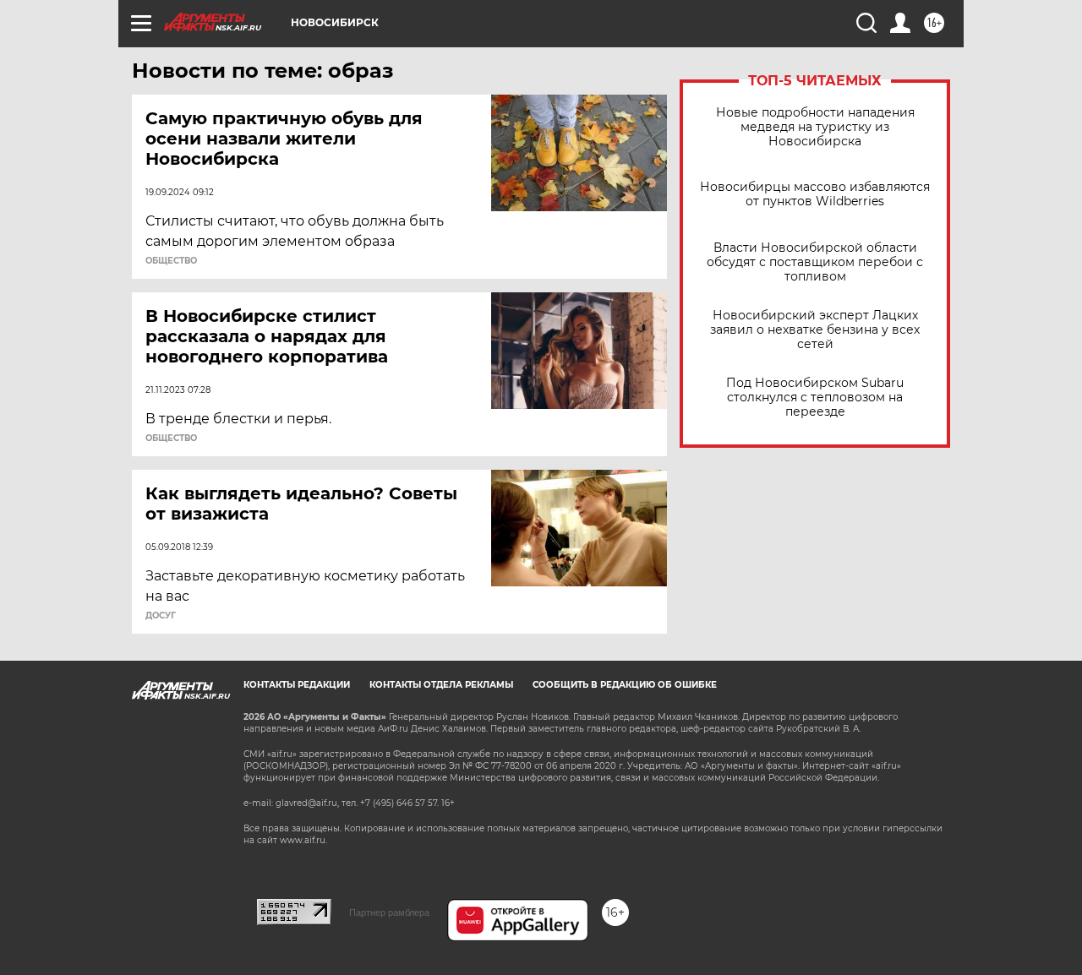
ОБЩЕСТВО (171, 261)
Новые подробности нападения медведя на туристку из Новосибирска (815, 127)
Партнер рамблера (389, 912)
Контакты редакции (296, 684)
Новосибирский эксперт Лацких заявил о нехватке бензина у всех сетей (815, 329)
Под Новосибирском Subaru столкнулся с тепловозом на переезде (815, 397)
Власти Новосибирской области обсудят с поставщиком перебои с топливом (815, 262)
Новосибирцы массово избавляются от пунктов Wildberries (815, 194)
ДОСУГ (160, 616)
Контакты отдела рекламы (441, 684)
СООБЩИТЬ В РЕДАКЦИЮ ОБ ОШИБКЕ (625, 684)
